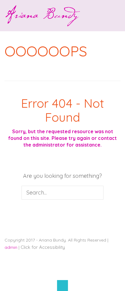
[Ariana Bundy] (42, 22)
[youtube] (71, 271)
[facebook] (38, 271)
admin (11, 247)
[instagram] (87, 271)
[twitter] (54, 271)
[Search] (97, 192)
